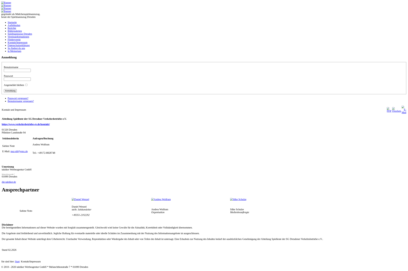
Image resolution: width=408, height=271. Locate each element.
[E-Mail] (404, 112)
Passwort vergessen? (18, 98)
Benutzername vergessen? (21, 101)
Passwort (8, 76)
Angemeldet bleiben (14, 85)
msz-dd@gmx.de (19, 151)
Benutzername (11, 67)
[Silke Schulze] (238, 199)
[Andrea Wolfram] (161, 199)
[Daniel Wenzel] (80, 199)
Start (17, 261)
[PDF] (389, 111)
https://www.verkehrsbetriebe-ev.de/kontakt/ (26, 124)
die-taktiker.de (9, 182)
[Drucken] (396, 111)
